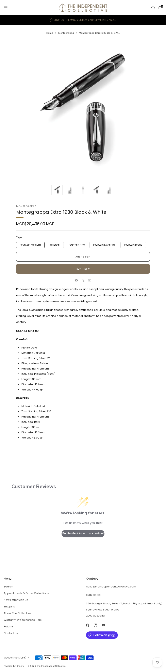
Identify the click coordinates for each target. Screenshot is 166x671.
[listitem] (83, 20)
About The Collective (17, 613)
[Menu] (6, 8)
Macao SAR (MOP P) (15, 657)
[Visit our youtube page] (103, 625)
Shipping (9, 606)
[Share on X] (83, 280)
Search (8, 586)
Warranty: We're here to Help (23, 620)
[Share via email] (90, 280)
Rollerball (55, 244)
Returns (9, 626)
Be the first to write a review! (83, 533)
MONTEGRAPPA (26, 206)
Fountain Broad (133, 244)
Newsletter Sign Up (16, 600)
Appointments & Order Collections (26, 593)
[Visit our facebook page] (88, 625)
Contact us (11, 633)
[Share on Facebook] (76, 280)
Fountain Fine (77, 244)
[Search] (153, 8)
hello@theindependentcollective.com (111, 586)
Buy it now (83, 268)
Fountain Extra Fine (104, 244)
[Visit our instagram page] (95, 625)
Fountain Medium (30, 244)
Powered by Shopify (14, 666)
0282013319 (93, 595)
